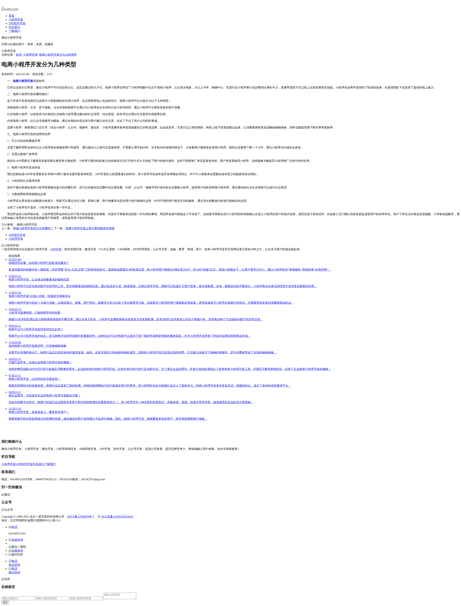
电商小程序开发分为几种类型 (58, 54)
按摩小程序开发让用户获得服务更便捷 (90, 228)
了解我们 (14, 30)
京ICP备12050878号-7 (80, 516)
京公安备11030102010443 (117, 516)
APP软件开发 (17, 23)
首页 (11, 15)
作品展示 (14, 27)
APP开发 (56, 249)
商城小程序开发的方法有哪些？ (33, 228)
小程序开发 (16, 19)
